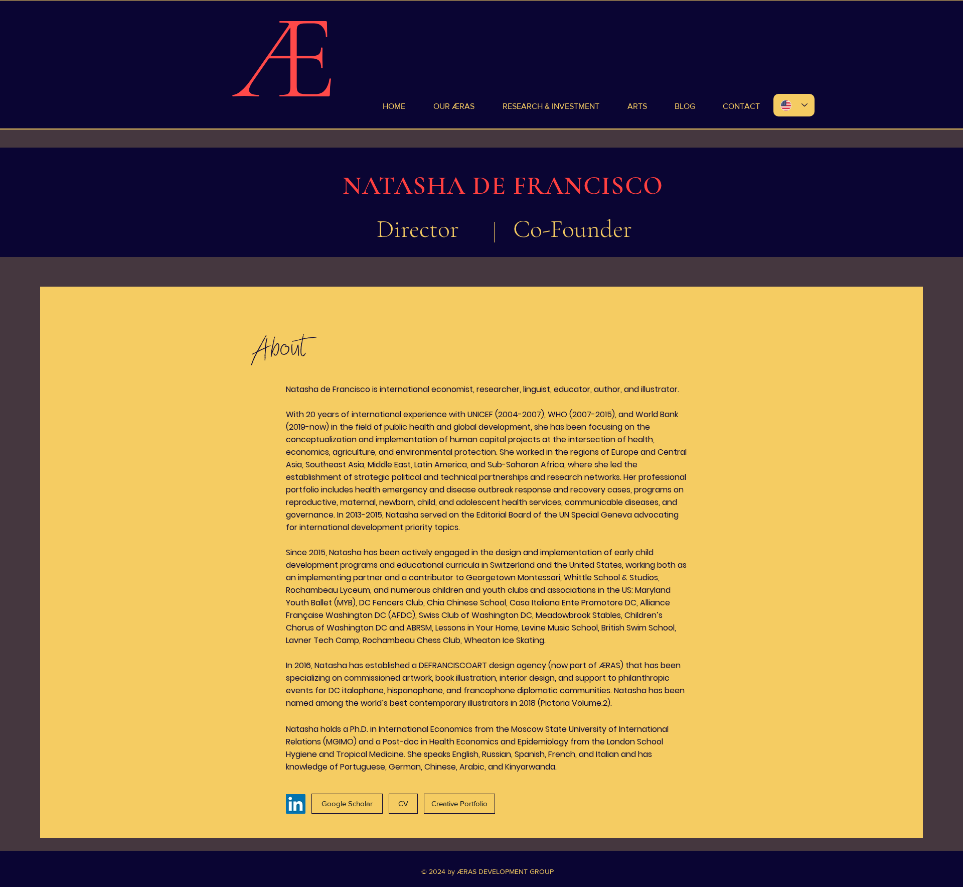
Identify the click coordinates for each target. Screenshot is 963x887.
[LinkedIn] (295, 804)
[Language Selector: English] (794, 105)
